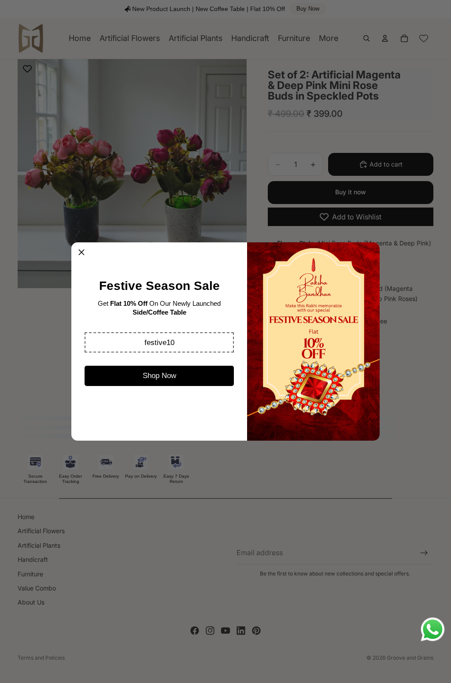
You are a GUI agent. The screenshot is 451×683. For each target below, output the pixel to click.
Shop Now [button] (159, 375)
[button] (159, 342)
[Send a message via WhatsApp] (433, 629)
